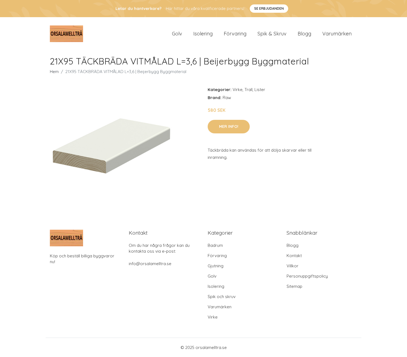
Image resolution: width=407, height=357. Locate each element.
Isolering (203, 33)
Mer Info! (228, 126)
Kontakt (294, 255)
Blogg (304, 33)
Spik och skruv (222, 296)
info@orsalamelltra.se (150, 263)
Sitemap (294, 286)
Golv (177, 33)
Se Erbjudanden (269, 8)
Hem (54, 71)
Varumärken (337, 33)
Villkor (292, 265)
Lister (259, 89)
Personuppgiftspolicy (307, 276)
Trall (248, 89)
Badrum (215, 245)
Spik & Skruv (272, 33)
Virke (238, 89)
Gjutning (215, 265)
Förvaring (235, 33)
